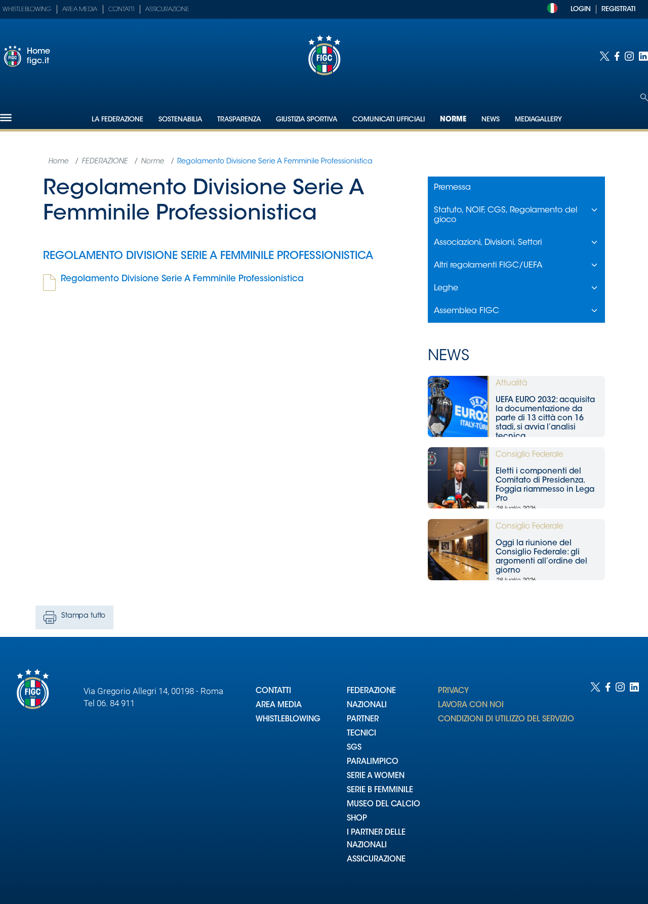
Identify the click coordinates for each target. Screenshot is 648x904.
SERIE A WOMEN (375, 776)
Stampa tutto (83, 616)
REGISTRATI (618, 9)
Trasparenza (239, 119)
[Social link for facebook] (617, 56)
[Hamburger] (6, 117)
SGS (354, 748)
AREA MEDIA (279, 705)
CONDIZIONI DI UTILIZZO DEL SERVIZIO (506, 719)
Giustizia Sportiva (306, 119)
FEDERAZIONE (371, 691)
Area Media (79, 10)
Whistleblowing (27, 10)
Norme (453, 119)
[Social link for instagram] (629, 56)
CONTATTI (273, 691)
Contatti (121, 10)
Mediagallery (538, 119)
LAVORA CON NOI (471, 705)
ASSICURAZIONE (376, 860)
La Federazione (117, 119)
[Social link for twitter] (604, 56)
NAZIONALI (367, 705)
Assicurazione (167, 10)
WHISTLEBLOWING (288, 719)
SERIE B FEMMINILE (380, 790)
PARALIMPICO (372, 762)
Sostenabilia (180, 119)
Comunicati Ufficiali (388, 119)
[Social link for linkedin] (643, 56)
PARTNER (363, 719)
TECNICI (361, 734)
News (490, 119)
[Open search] (644, 97)
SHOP (357, 819)
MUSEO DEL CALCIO (383, 804)
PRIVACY (453, 691)
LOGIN (581, 9)
